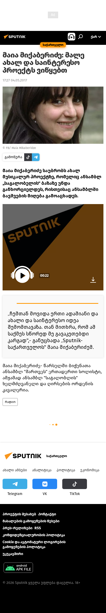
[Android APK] (18, 568)
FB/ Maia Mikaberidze (21, 148)
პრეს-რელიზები (17, 528)
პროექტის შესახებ (19, 514)
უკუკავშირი (13, 554)
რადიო (10, 402)
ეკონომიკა (89, 470)
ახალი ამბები (15, 470)
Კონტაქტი (47, 514)
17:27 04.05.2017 (15, 80)
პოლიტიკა (66, 470)
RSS (37, 528)
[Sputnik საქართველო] (15, 39)
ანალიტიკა (41, 470)
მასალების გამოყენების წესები (31, 521)
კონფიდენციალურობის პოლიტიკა (34, 535)
